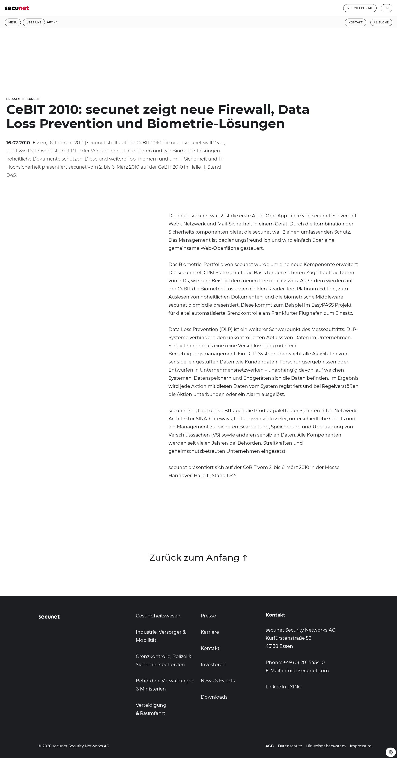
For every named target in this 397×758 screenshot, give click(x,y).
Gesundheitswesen (158, 616)
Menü (12, 22)
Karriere (210, 632)
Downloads (214, 697)
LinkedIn (276, 687)
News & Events (218, 681)
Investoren (213, 664)
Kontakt (355, 22)
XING (296, 687)
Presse (208, 616)
